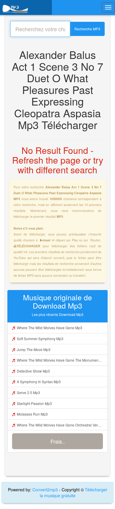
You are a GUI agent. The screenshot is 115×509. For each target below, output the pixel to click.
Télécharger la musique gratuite (73, 492)
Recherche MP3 (87, 28)
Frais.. (57, 441)
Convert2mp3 (45, 489)
